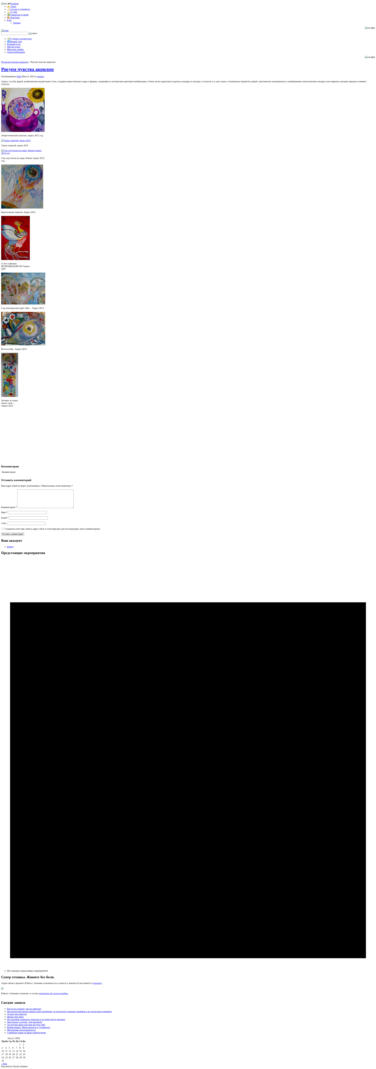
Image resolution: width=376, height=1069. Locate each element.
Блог (9, 20)
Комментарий (9, 507)
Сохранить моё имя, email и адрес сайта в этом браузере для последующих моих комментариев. (52, 529)
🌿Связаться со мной (17, 15)
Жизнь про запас (15, 1017)
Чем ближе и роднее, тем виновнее (24, 1022)
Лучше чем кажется (17, 1014)
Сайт (3, 523)
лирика (40, 76)
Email (4, 518)
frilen (19, 76)
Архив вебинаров (16, 52)
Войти (10, 547)
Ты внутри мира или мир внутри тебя (26, 1024)
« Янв (4, 1064)
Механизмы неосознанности (21, 1030)
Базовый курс (14, 44)
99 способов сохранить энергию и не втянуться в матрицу (36, 1019)
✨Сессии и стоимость (18, 9)
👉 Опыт (11, 6)
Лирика (17, 23)
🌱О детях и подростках (19, 38)
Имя (4, 512)
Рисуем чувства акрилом (27, 69)
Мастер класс (13, 47)
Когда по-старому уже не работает (24, 1009)
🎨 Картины (13, 17)
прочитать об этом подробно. (53, 993)
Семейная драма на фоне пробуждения (26, 1032)
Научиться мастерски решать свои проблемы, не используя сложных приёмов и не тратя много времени (59, 1011)
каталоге (97, 983)
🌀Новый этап (14, 41)
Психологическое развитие (14, 62)
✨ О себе (12, 12)
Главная (15, 3)
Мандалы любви (15, 49)
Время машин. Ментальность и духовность (28, 1027)
